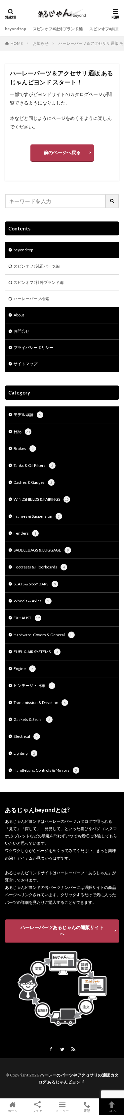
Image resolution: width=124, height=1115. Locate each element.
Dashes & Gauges (33, 482)
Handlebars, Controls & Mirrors (45, 770)
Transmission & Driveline (40, 702)
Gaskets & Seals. (32, 719)
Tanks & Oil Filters (33, 465)
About (19, 314)
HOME (17, 43)
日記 (22, 431)
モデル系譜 (27, 414)
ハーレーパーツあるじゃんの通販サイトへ (62, 930)
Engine (23, 668)
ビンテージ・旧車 (33, 685)
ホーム (13, 1110)
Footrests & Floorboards (39, 566)
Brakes (24, 448)
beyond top (15, 28)
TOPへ (111, 1110)
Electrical (26, 736)
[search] (112, 201)
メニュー (62, 1110)
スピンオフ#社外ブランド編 (58, 28)
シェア (37, 1111)
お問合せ (21, 331)
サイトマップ (25, 363)
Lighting (24, 753)
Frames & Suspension (37, 516)
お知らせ (41, 43)
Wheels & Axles (31, 600)
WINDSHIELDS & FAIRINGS (41, 499)
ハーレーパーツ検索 (31, 298)
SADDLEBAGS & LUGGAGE (41, 550)
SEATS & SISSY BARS (35, 583)
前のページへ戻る (62, 152)
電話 (87, 1110)
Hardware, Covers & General (43, 634)
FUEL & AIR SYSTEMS (36, 651)
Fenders (25, 533)
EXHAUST (27, 617)
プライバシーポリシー (33, 347)
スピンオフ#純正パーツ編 (37, 266)
